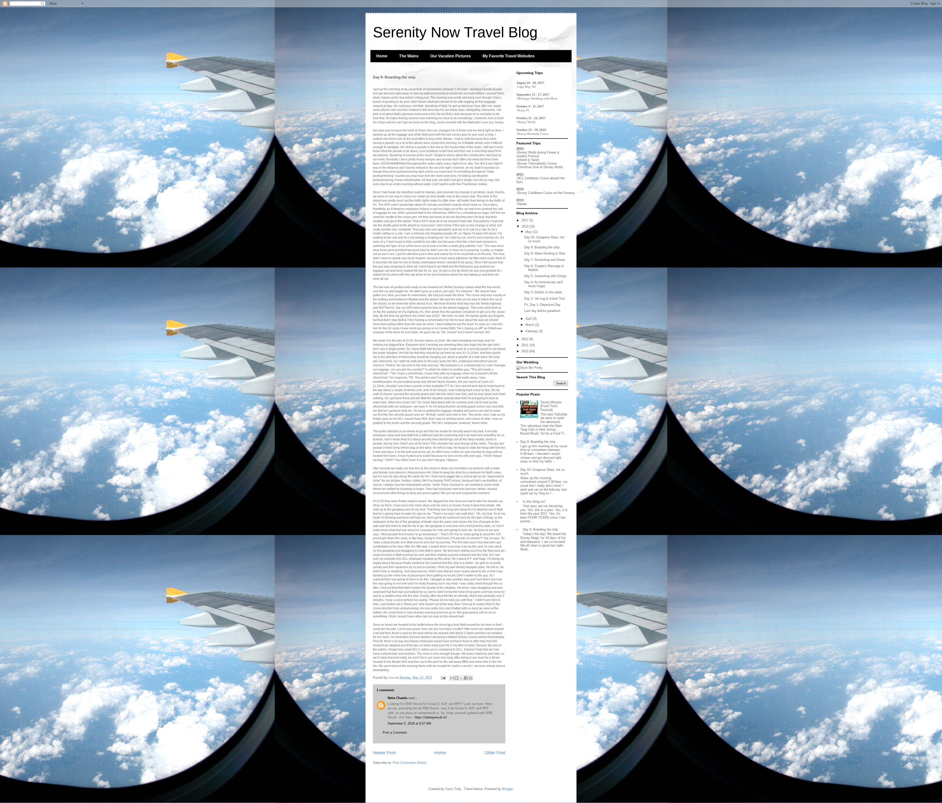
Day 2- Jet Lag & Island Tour (544, 298)
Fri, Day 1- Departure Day (542, 304)
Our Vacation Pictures (450, 56)
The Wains (409, 56)
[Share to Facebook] (465, 678)
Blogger (507, 789)
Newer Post (384, 752)
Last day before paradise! (542, 311)
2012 (525, 339)
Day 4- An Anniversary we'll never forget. (543, 284)
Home (381, 56)
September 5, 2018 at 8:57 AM (409, 723)
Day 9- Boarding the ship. (542, 247)
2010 (525, 351)
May (529, 232)
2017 (525, 220)
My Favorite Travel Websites (509, 56)
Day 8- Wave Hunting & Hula (544, 253)
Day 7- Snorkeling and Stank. (545, 260)
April (529, 318)
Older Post (494, 752)
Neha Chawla (397, 698)
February (532, 331)
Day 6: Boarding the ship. (541, 529)
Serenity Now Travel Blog (455, 32)
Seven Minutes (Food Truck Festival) (551, 406)
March (530, 325)
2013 (525, 226)
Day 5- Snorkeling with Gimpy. (545, 276)
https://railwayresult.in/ (431, 717)
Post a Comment (395, 732)
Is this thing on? (534, 501)
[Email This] (451, 678)
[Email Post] (442, 677)
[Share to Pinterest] (470, 678)
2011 (525, 345)
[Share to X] (461, 678)
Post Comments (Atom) (409, 763)
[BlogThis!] (456, 678)
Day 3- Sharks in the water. (543, 292)
